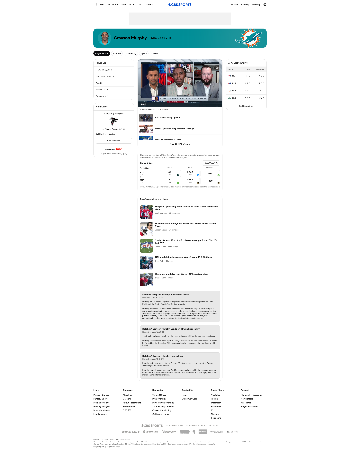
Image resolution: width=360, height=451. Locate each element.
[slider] (180, 99)
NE (233, 76)
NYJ (234, 98)
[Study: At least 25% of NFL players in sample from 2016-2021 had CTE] (146, 246)
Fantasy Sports (100, 398)
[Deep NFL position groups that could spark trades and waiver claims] (146, 212)
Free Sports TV (101, 402)
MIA (234, 91)
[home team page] (113, 121)
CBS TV (127, 410)
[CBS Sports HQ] (174, 425)
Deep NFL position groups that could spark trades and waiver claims (186, 208)
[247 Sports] (131, 431)
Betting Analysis (101, 406)
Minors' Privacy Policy (163, 402)
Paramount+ (129, 406)
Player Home (101, 53)
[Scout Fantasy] (216, 431)
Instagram (216, 402)
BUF (234, 83)
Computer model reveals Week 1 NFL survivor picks (181, 274)
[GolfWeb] (232, 431)
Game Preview (113, 141)
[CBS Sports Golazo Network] (202, 425)
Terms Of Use (159, 395)
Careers (127, 398)
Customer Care (189, 398)
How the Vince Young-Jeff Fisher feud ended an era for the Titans (185, 225)
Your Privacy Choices (163, 406)
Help (184, 395)
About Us (127, 395)
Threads (215, 414)
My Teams (246, 402)
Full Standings (246, 106)
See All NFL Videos (180, 144)
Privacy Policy (159, 398)
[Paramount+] (169, 431)
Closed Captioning (161, 410)
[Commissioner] (187, 430)
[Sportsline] (150, 431)
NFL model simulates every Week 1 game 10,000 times (183, 257)
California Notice (161, 414)
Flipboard (216, 418)
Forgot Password (249, 406)
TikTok (214, 398)
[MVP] (203, 430)
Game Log (131, 53)
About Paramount (132, 402)
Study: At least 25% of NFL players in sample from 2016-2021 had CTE (186, 241)
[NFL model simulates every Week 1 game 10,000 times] (146, 262)
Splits (144, 53)
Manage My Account (251, 395)
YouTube (215, 395)
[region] (180, 83)
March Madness (101, 410)
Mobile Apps (99, 414)
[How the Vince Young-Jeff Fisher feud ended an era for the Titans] (146, 229)
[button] (95, 4)
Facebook (216, 406)
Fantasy (117, 53)
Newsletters (247, 398)
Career (154, 53)
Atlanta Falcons (111, 129)
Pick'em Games (101, 395)
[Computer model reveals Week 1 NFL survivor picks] (146, 279)
